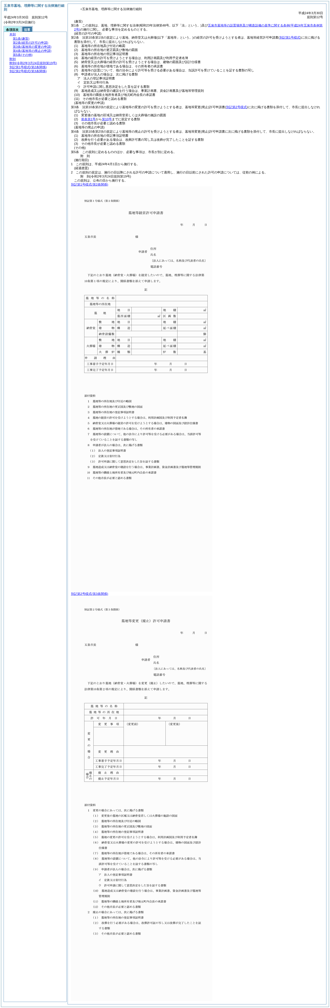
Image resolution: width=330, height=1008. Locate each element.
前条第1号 (88, 119)
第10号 (107, 119)
